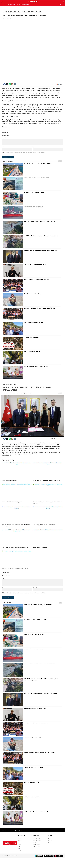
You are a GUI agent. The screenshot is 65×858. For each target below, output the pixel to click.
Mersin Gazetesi (36, 838)
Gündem (60, 393)
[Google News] (59, 84)
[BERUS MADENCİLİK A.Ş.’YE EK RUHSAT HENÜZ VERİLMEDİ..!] (13, 190)
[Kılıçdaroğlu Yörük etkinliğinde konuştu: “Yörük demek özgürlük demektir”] (13, 320)
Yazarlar (50, 842)
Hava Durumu (36, 842)
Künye (49, 838)
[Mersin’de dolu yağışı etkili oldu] (17, 470)
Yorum (4, 138)
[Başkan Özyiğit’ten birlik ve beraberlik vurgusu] (48, 514)
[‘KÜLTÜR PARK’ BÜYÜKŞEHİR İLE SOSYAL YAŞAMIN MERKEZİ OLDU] (13, 175)
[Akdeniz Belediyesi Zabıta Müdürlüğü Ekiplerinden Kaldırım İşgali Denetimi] (17, 514)
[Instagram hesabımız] (21, 830)
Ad (3, 147)
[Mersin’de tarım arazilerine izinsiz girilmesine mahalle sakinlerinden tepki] (13, 233)
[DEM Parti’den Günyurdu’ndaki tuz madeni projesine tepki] (13, 378)
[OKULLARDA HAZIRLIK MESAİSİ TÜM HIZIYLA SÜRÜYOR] (17, 559)
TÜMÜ (60, 161)
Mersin (19, 838)
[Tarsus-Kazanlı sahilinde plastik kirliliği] (13, 306)
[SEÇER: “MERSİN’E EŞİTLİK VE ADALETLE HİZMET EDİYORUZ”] (13, 291)
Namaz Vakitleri (36, 846)
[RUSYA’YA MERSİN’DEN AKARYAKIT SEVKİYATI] (13, 219)
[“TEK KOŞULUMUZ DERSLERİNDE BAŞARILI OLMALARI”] (17, 537)
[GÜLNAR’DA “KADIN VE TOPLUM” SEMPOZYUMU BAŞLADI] (48, 470)
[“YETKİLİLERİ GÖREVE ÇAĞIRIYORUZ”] (13, 349)
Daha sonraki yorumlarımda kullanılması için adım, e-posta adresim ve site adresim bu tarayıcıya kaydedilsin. (23, 152)
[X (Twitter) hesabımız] (19, 830)
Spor (19, 846)
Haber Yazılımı (15, 855)
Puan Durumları (36, 844)
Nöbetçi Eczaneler (36, 840)
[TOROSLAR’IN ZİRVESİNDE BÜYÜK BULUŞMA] (13, 334)
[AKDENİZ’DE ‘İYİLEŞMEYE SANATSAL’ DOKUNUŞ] (13, 204)
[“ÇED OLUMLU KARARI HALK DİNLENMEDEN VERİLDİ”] (13, 277)
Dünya (19, 850)
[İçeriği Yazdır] (15, 84)
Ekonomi (20, 842)
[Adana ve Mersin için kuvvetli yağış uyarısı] (17, 492)
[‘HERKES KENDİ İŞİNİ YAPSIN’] (48, 537)
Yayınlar (49, 840)
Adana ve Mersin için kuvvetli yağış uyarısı (13, 4)
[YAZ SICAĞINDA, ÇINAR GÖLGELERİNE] (13, 363)
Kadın (19, 848)
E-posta (35, 147)
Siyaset (19, 844)
